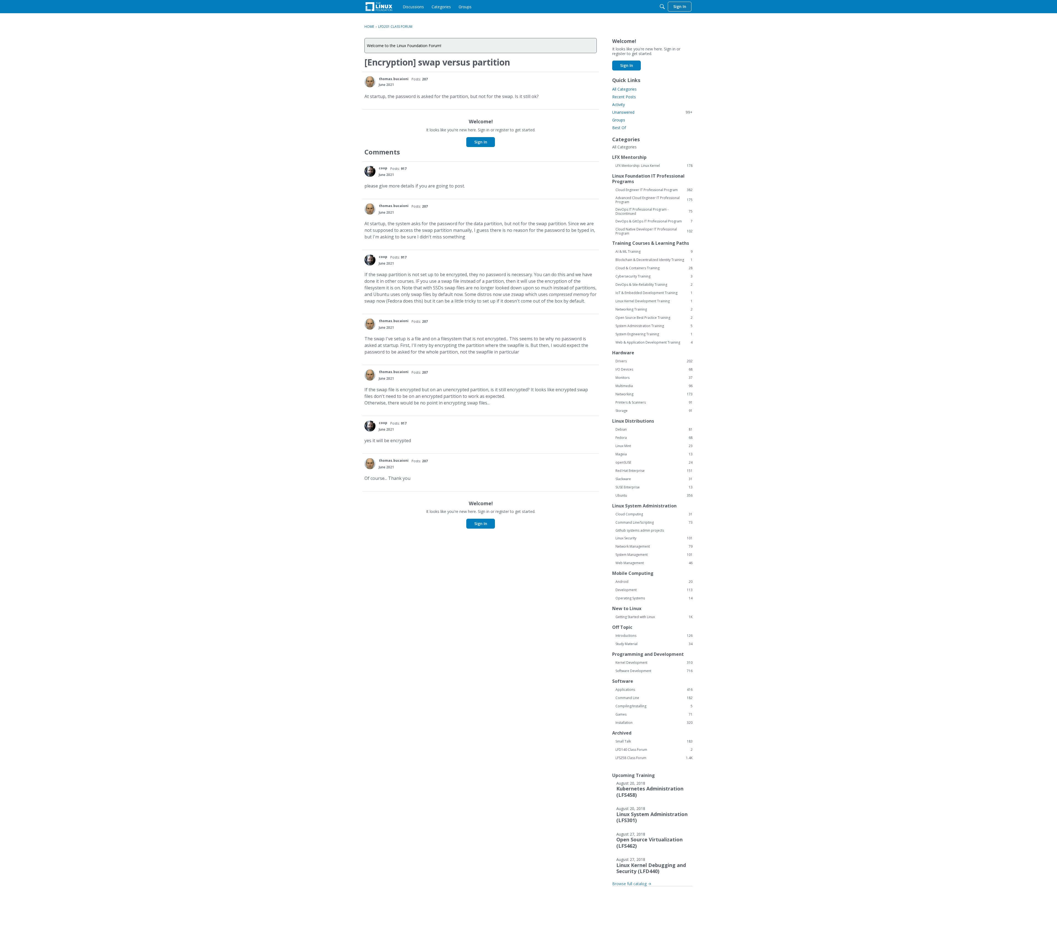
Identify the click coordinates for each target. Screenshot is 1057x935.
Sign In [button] (480, 142)
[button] (369, 81)
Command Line (654, 697)
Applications (654, 689)
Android (654, 581)
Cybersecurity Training (654, 276)
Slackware (654, 479)
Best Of (619, 127)
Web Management (654, 563)
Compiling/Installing (654, 706)
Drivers (654, 361)
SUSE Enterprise (654, 487)
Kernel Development (654, 662)
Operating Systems (654, 598)
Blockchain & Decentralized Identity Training (654, 259)
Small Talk (654, 741)
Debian (654, 429)
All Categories (624, 89)
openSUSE (654, 462)
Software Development (654, 670)
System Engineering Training (654, 334)
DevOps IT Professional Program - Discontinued (654, 211)
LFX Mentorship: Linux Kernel (654, 165)
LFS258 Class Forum (654, 757)
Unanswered (652, 112)
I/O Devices (654, 369)
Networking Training (654, 309)
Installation (654, 722)
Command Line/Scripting (654, 522)
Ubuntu (654, 495)
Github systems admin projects (639, 530)
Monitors (654, 377)
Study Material (654, 644)
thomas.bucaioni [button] (393, 79)
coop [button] (383, 168)
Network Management (654, 546)
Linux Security (654, 538)
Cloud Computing (654, 514)
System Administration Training (654, 326)
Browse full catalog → (631, 883)
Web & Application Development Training (654, 342)
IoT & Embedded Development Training (654, 292)
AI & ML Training (654, 251)
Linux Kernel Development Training (654, 301)
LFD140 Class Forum (654, 749)
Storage (654, 410)
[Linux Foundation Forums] (379, 6)
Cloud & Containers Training (654, 268)
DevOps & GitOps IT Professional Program (654, 221)
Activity (618, 104)
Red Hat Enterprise (654, 470)
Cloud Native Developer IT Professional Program (654, 231)
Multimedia (654, 386)
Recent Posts (624, 96)
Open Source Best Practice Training (654, 317)
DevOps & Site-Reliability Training (654, 284)
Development (654, 590)
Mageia (654, 454)
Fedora (654, 437)
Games (654, 714)
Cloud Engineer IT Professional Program (654, 189)
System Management (654, 554)
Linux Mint (654, 446)
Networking (654, 394)
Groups (618, 120)
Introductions (654, 635)
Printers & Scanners (654, 402)
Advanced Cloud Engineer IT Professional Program (654, 200)
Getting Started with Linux (654, 617)
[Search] (662, 7)
